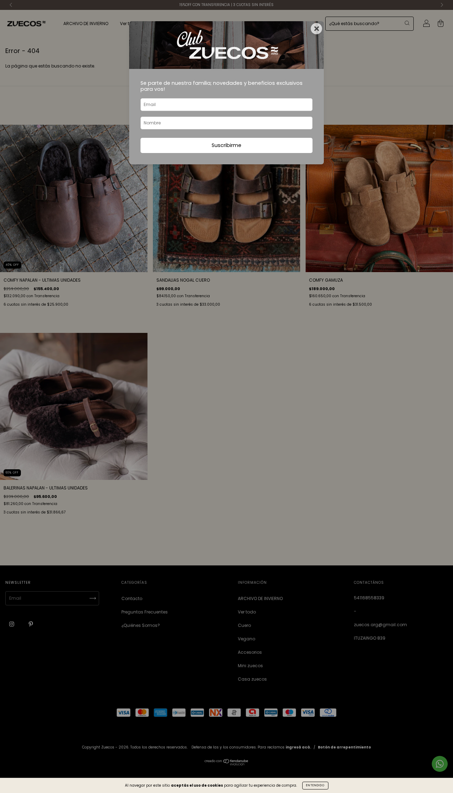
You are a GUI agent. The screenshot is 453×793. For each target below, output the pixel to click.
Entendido (315, 785)
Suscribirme (226, 145)
